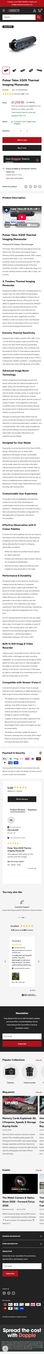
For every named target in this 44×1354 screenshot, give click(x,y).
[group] (22, 788)
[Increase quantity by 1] (27, 131)
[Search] (38, 17)
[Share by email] (40, 186)
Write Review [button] (22, 799)
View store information (14, 178)
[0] (39, 10)
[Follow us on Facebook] (4, 1293)
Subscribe (22, 1044)
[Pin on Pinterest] (30, 186)
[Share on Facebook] (26, 186)
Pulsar (5, 90)
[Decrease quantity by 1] (14, 131)
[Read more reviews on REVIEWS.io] (29, 996)
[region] (22, 961)
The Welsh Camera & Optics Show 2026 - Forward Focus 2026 (18, 1201)
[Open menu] (3, 10)
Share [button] (19, 864)
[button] (22, 94)
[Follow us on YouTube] (13, 1293)
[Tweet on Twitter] (35, 186)
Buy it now (22, 148)
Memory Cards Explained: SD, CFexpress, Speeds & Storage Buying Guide (19, 1122)
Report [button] (13, 864)
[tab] (17, 810)
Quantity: (6, 131)
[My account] (34, 10)
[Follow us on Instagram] (9, 1293)
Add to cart (22, 140)
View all (39, 1060)
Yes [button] (8, 864)
